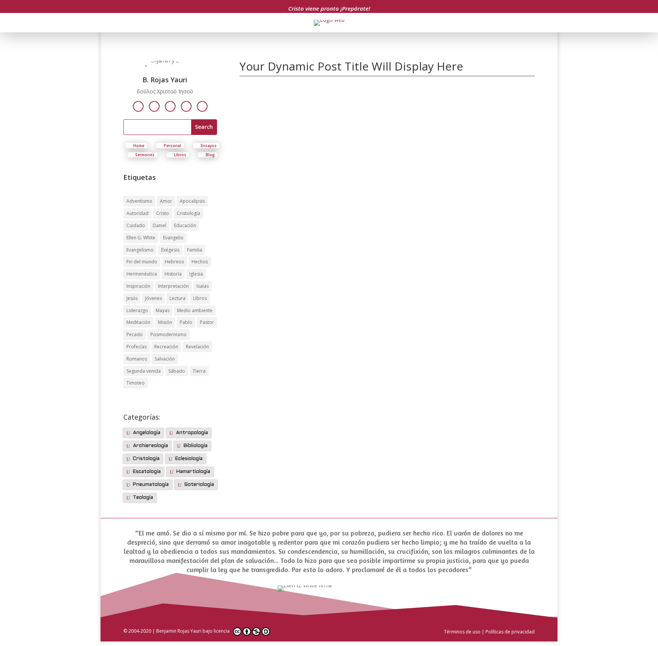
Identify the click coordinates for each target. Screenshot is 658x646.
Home (138, 145)
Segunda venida (143, 371)
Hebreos (174, 261)
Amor (166, 201)
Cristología (188, 213)
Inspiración (138, 286)
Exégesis (170, 250)
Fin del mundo (141, 261)
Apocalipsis (192, 201)
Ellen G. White (140, 237)
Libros (180, 154)
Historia (173, 274)
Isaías (202, 286)
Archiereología (150, 446)
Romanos (136, 359)
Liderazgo (137, 310)
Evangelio (173, 237)
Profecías (136, 346)
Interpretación (173, 286)
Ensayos (209, 145)
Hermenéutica (141, 274)
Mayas (162, 310)
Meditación (138, 322)
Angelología (146, 433)
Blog (210, 154)
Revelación (197, 346)
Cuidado (135, 225)
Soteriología (199, 484)
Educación (185, 225)
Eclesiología (189, 459)
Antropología (192, 433)
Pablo (186, 322)
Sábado (176, 371)
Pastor (207, 322)
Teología (143, 497)
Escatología (147, 472)
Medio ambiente (194, 310)
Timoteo (135, 383)
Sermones (145, 154)
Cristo (162, 213)
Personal (172, 145)
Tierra (199, 371)
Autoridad (137, 213)
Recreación (166, 346)
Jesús (131, 298)
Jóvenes (153, 298)
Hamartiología (193, 472)
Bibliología (196, 446)
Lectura (177, 298)
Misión (165, 322)
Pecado (134, 334)
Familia (194, 250)
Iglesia (196, 274)
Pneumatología (151, 484)
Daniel (159, 225)
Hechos (200, 261)
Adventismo (139, 201)
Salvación (165, 359)
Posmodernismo (168, 334)
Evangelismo (139, 250)
